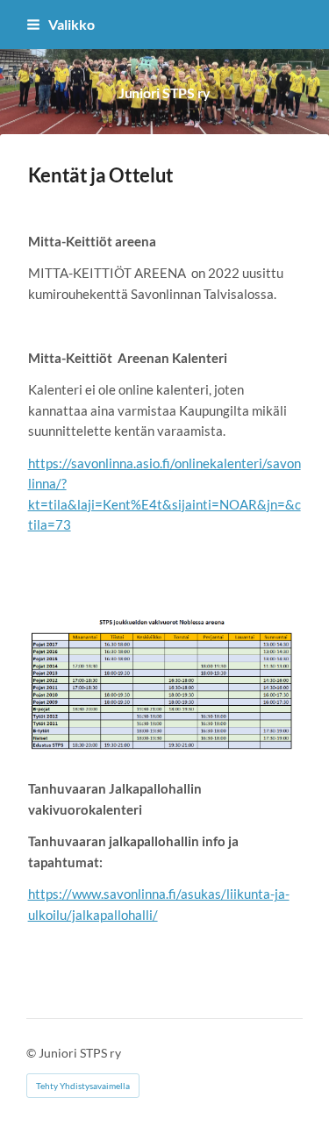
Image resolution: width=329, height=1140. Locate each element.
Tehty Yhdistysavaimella (83, 1085)
